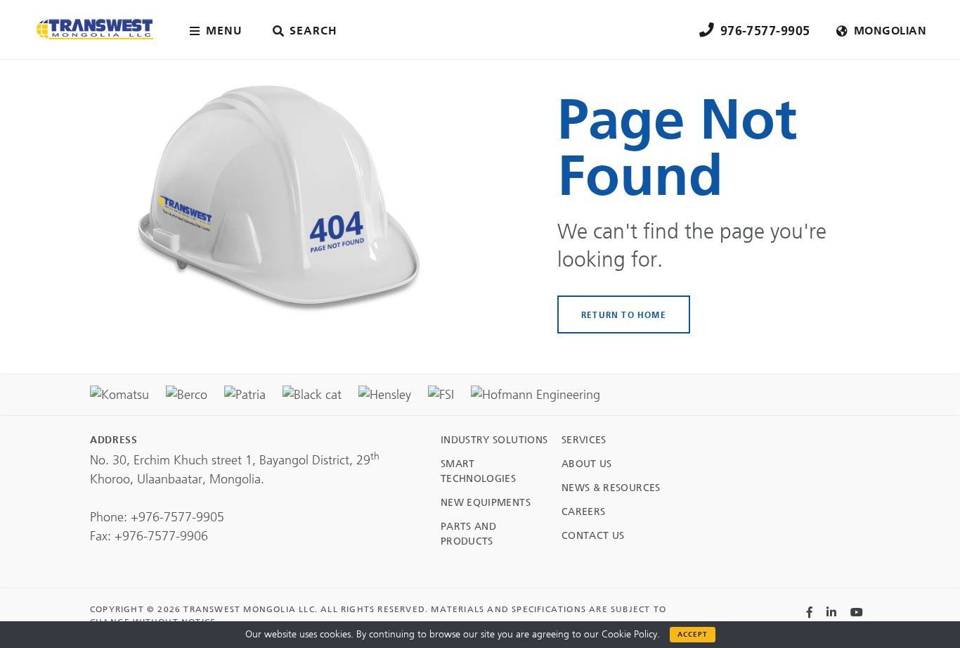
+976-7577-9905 (177, 517)
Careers (583, 512)
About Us (587, 464)
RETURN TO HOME (623, 314)
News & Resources (611, 488)
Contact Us (593, 536)
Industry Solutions (494, 440)
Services (584, 440)
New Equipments (486, 503)
